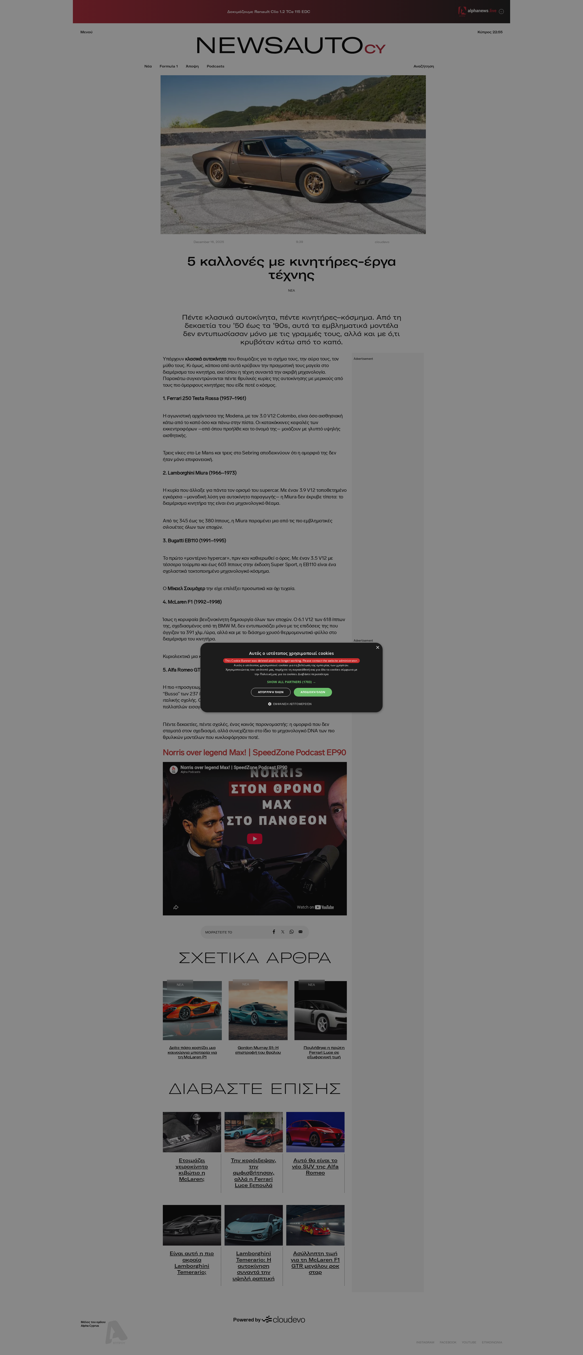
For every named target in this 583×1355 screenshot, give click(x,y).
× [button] (377, 647)
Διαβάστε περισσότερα (313, 674)
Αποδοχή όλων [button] (313, 692)
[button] (291, 682)
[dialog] (291, 677)
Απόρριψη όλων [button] (271, 692)
